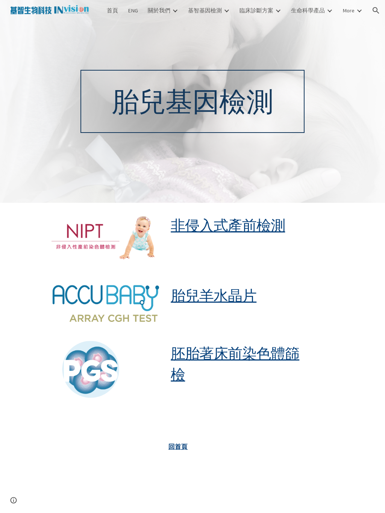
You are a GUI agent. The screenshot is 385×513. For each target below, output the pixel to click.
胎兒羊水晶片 (213, 295)
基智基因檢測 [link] (205, 10)
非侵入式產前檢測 (228, 225)
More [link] (349, 10)
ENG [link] (133, 10)
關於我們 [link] (159, 10)
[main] (192, 101)
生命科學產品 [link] (308, 10)
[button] (376, 11)
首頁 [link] (112, 10)
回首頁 (178, 446)
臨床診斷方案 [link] (256, 10)
